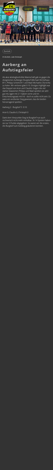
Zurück (7, 51)
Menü (44, 8)
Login (28, 8)
